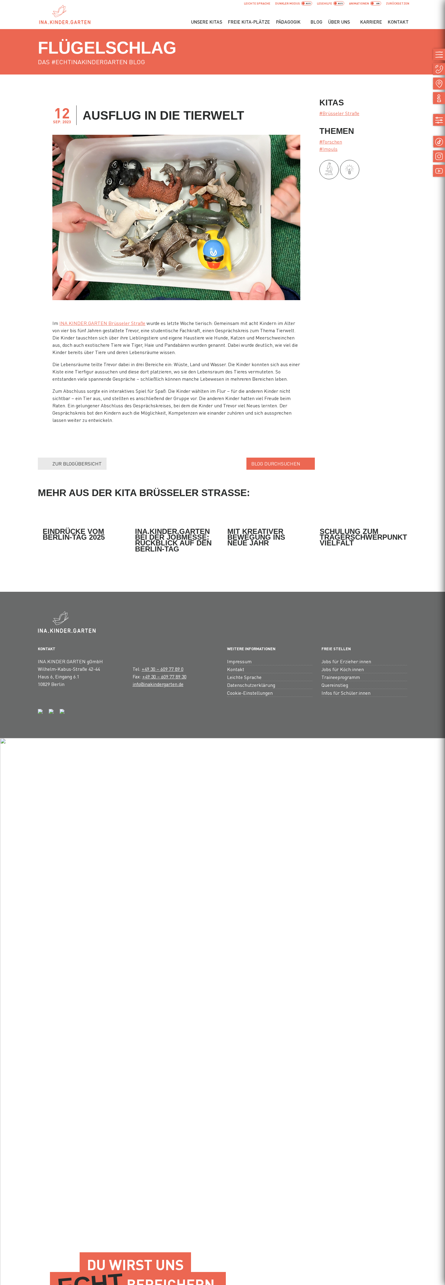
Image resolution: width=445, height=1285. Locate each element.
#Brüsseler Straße (339, 113)
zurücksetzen (397, 3)
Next (295, 217)
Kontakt (398, 22)
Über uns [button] (339, 22)
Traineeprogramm (340, 677)
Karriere (371, 22)
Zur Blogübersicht (77, 463)
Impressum (239, 661)
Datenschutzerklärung (251, 685)
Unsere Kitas (206, 22)
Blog (316, 22)
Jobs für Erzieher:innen (346, 661)
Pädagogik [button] (288, 22)
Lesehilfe (324, 3)
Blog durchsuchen (275, 463)
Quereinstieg (334, 685)
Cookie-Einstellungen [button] (250, 693)
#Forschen (330, 141)
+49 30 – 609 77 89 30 (164, 676)
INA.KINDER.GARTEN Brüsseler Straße (102, 323)
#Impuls (328, 149)
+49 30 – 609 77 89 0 (162, 669)
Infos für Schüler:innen (346, 693)
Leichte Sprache (257, 3)
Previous (57, 217)
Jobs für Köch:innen (342, 669)
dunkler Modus (287, 3)
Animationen (359, 3)
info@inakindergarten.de (158, 684)
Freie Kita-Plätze (249, 22)
